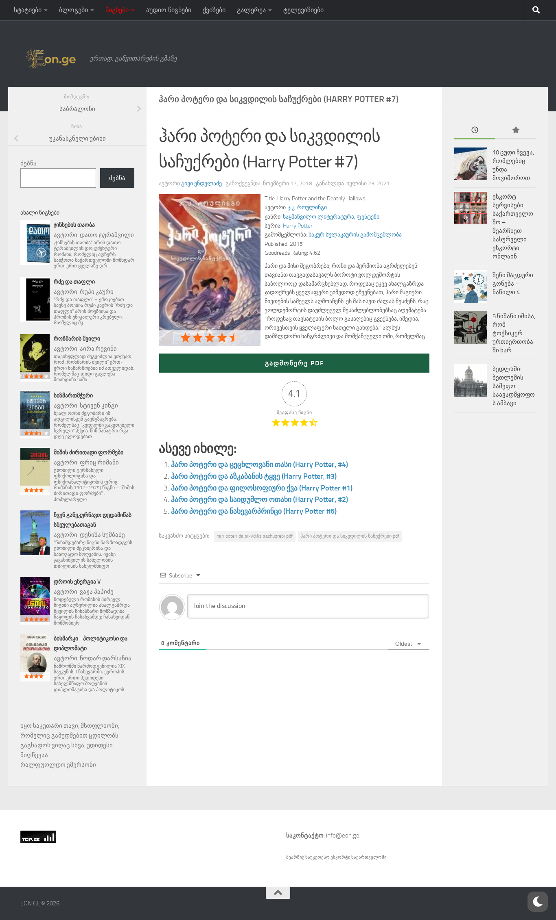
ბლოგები (73, 10)
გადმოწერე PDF (294, 363)
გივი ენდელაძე (201, 183)
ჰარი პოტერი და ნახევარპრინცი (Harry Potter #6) (254, 511)
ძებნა (28, 163)
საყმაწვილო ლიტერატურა (318, 216)
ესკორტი (341, 857)
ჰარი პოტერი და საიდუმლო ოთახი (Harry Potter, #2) (259, 499)
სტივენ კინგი (99, 405)
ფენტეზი (368, 216)
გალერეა (251, 10)
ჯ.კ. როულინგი (307, 207)
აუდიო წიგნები (168, 10)
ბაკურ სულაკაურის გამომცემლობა (355, 234)
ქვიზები (214, 10)
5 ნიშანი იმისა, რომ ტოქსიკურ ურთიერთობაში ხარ (514, 333)
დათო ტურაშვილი (107, 235)
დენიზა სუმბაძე (102, 534)
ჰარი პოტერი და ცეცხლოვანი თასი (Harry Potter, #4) (259, 464)
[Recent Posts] (474, 130)
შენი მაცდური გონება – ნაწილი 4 (513, 283)
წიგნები (117, 10)
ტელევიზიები (303, 10)
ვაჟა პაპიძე (97, 591)
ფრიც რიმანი (99, 462)
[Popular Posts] (515, 130)
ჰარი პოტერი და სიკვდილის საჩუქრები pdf (349, 536)
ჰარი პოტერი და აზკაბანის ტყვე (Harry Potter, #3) (254, 476)
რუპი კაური (97, 291)
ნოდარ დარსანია (105, 658)
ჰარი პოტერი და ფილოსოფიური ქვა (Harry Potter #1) (261, 488)
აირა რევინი (98, 348)
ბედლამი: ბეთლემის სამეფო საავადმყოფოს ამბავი (514, 386)
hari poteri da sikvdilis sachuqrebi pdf (255, 536)
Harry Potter (298, 225)
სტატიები (28, 10)
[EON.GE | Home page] (50, 58)
